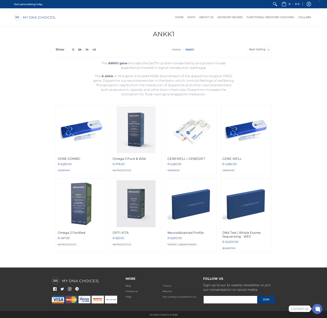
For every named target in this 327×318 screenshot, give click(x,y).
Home (176, 49)
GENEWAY (64, 170)
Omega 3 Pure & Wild (129, 159)
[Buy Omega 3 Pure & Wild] (136, 129)
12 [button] (73, 49)
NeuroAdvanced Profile (185, 233)
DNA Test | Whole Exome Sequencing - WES (241, 234)
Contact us (131, 291)
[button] (309, 4)
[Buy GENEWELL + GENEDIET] (190, 129)
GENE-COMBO (69, 159)
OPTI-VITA (120, 233)
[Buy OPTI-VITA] (136, 203)
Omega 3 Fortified (71, 233)
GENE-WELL (231, 159)
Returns (167, 291)
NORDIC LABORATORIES (181, 244)
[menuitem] (275, 4)
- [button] (294, 4)
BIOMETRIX (229, 248)
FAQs (128, 296)
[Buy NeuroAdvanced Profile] (190, 203)
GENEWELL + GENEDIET (186, 159)
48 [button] (94, 49)
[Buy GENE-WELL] (245, 129)
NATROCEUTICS (122, 170)
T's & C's (167, 285)
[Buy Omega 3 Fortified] (81, 203)
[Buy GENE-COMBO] (81, 129)
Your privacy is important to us (179, 296)
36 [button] (87, 49)
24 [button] (80, 49)
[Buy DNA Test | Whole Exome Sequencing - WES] (245, 203)
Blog (128, 285)
